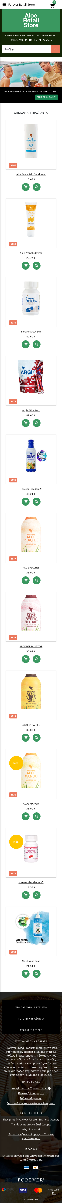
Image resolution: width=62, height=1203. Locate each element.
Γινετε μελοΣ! (46, 97)
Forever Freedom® (31, 488)
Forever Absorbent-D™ (31, 882)
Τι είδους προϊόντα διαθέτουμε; (31, 1124)
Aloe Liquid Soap (31, 960)
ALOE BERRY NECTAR (31, 646)
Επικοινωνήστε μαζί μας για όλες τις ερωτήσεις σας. (31, 1136)
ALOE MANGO (31, 803)
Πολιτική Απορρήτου (31, 1093)
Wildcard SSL (53, 1191)
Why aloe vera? (31, 1129)
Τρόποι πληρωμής (31, 1098)
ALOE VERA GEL (31, 724)
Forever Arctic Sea (31, 331)
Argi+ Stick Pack (31, 410)
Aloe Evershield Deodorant (31, 174)
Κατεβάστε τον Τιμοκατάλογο (30, 1088)
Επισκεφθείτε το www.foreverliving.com (31, 1103)
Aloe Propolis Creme (31, 252)
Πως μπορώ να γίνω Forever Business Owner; (31, 1119)
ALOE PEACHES (31, 567)
